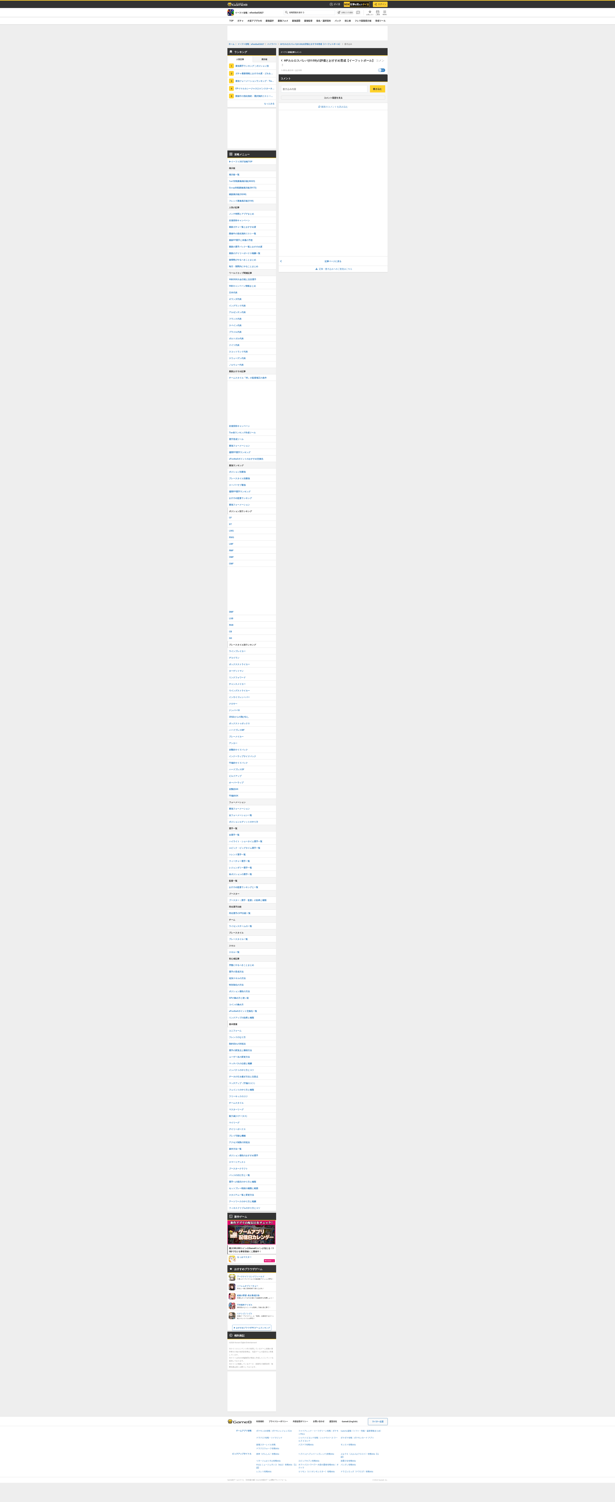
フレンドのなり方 (237, 1037)
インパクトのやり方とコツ (241, 1069)
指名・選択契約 (323, 20)
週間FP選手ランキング (239, 452)
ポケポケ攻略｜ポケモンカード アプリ (357, 1437)
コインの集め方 (236, 1004)
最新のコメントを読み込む (334, 106)
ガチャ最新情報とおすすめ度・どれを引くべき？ (255, 73)
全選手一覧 (234, 834)
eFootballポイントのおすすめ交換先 (246, 458)
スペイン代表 (235, 325)
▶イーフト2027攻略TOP (240, 161)
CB (230, 631)
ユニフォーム (235, 1030)
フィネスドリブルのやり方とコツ (244, 1207)
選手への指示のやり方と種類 (242, 1181)
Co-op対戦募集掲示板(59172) (242, 187)
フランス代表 (235, 318)
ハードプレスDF (236, 769)
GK (230, 638)
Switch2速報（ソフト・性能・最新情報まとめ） (361, 1431)
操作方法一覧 (235, 1148)
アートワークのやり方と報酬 (242, 1201)
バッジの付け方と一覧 (239, 1175)
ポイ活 (337, 4)
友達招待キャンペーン (239, 220)
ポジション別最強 (237, 471)
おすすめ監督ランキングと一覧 (243, 887)
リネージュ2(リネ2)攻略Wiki (268, 1461)
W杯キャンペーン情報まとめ (242, 285)
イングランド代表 (237, 305)
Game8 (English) (349, 1421)
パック (338, 20)
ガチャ (240, 20)
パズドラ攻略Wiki (306, 1444)
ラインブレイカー (237, 651)
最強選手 (270, 20)
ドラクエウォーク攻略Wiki (267, 1448)
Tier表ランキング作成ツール (242, 432)
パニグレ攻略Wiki (348, 1464)
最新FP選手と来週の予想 (241, 239)
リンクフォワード (237, 677)
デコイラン (234, 657)
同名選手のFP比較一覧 (239, 913)
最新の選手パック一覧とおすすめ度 (245, 246)
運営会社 (333, 1421)
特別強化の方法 (236, 984)
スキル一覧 (234, 951)
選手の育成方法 (236, 971)
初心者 (348, 20)
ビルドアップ (235, 775)
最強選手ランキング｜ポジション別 (252, 65)
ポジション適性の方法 (239, 991)
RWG (231, 537)
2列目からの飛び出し (239, 716)
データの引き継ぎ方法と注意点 (243, 1076)
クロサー (233, 703)
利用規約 (260, 1421)
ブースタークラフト (238, 1168)
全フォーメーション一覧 (240, 815)
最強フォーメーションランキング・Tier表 (255, 80)
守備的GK (233, 795)
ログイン (382, 4)
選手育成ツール (236, 439)
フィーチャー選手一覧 (239, 860)
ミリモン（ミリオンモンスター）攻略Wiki (316, 1471)
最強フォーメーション (239, 445)
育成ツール (380, 20)
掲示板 (264, 59)
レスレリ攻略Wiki (263, 1471)
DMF (231, 611)
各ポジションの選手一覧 (240, 874)
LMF (231, 543)
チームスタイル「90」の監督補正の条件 (248, 377)
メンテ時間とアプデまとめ (241, 213)
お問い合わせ (318, 1421)
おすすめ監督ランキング (240, 497)
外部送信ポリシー (300, 1421)
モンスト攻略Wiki (348, 1444)
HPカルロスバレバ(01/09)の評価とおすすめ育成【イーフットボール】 (329, 60)
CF (230, 517)
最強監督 (308, 20)
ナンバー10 (234, 710)
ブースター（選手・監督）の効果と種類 (247, 900)
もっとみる (269, 103)
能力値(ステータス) (238, 1115)
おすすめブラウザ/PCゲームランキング (253, 1327)
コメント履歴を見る (333, 97)
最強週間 (296, 20)
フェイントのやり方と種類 (241, 1089)
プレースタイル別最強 (239, 478)
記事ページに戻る (333, 261)
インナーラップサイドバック (242, 756)
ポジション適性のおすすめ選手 (243, 1155)
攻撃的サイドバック (238, 749)
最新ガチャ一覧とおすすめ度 (242, 226)
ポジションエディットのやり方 (243, 821)
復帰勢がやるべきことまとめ (242, 259)
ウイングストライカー (239, 690)
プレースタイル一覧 (238, 938)
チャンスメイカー (237, 683)
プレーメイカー (236, 736)
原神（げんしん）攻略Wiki (267, 1454)
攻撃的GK (233, 789)
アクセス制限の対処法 (239, 1142)
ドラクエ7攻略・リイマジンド (269, 1437)
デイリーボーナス (237, 1129)
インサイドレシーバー (239, 697)
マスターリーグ (236, 1109)
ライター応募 (378, 1421)
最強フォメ (283, 20)
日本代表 (233, 292)
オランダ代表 (235, 298)
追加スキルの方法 (237, 978)
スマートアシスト (237, 1161)
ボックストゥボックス (239, 723)
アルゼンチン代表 (237, 312)
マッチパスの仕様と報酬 (240, 1063)
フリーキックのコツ (238, 1096)
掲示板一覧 (234, 174)
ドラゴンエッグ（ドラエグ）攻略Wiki (357, 1471)
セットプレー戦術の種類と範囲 (243, 1188)
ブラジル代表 (235, 331)
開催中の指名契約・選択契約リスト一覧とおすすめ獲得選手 (255, 95)
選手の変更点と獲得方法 (240, 1050)
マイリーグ (234, 1122)
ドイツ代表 (234, 344)
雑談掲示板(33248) (237, 194)
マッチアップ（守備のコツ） (242, 1083)
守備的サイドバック (238, 762)
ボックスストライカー (239, 664)
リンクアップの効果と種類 (241, 1017)
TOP (231, 20)
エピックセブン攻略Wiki (308, 1461)
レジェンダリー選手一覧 (240, 867)
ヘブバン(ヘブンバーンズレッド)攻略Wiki (316, 1454)
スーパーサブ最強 (237, 484)
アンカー (233, 743)
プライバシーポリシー (278, 1421)
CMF (231, 563)
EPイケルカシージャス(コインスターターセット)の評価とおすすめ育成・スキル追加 (255, 88)
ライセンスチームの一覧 (240, 926)
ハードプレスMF (237, 729)
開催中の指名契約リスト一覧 (242, 233)
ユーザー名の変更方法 (239, 1056)
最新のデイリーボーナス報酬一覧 (244, 253)
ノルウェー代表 (236, 364)
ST (230, 524)
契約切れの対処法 (237, 1043)
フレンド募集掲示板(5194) (241, 200)
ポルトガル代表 (236, 338)
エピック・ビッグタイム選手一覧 (244, 847)
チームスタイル (236, 1102)
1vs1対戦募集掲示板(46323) (242, 181)
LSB (231, 618)
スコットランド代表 (238, 351)
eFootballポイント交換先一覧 (243, 1010)
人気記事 (240, 59)
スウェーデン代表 (237, 358)
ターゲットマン (236, 670)
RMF (231, 550)
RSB (231, 624)
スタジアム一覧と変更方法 (241, 1194)
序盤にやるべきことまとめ (241, 964)
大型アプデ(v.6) (254, 20)
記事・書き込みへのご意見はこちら (335, 268)
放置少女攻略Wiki (348, 1461)
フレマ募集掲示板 (363, 20)
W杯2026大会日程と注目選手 (242, 279)
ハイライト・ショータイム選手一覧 (245, 841)
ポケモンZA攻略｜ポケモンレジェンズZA (274, 1431)
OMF (231, 556)
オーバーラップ (236, 782)
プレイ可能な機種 (237, 1135)
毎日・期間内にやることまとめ (243, 266)
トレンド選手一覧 (237, 854)
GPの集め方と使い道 (239, 997)
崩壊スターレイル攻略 (265, 1444)
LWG (231, 530)
